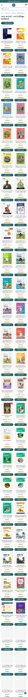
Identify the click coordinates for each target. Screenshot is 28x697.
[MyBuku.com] (13, 5)
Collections (7, 13)
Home (2, 13)
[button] (25, 5)
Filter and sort (8, 23)
